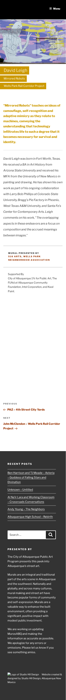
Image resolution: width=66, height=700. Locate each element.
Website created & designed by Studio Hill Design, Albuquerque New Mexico (35, 678)
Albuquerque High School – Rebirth (30, 516)
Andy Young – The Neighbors (26, 509)
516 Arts (15, 256)
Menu (56, 8)
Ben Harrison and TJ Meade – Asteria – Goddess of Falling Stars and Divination (31, 477)
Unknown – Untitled (20, 489)
